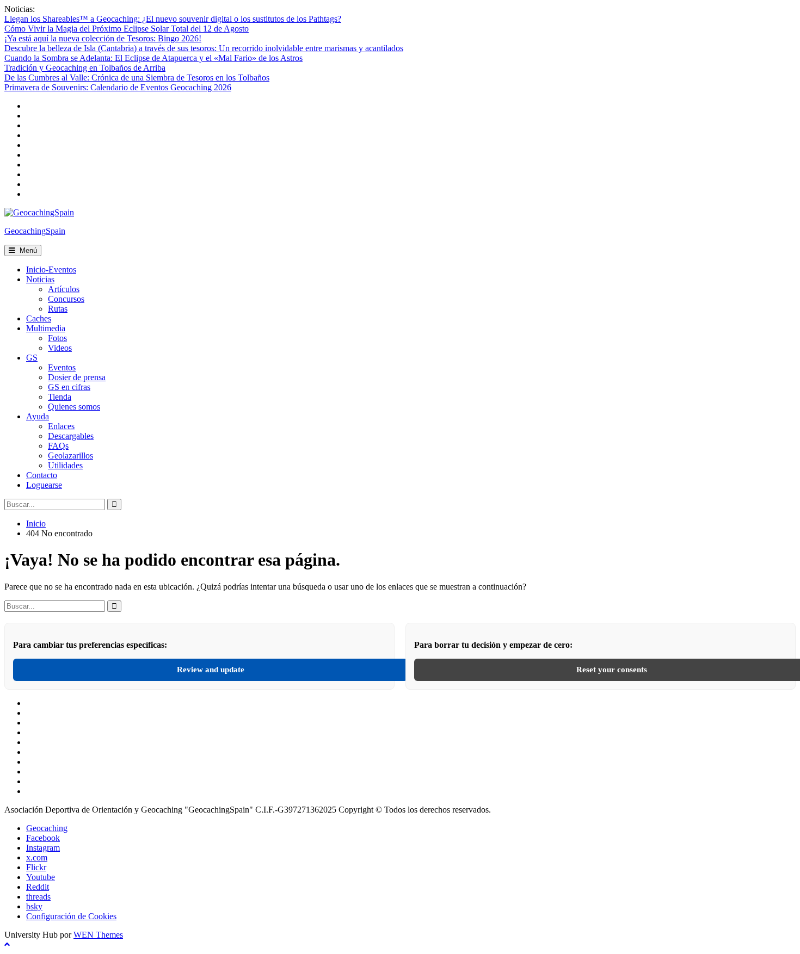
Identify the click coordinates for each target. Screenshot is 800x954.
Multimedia (45, 328)
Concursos (66, 298)
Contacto (41, 475)
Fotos (57, 338)
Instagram (43, 847)
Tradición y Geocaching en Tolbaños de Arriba (84, 67)
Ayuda (37, 416)
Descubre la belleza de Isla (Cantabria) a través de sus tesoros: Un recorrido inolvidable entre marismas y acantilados (203, 48)
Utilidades (65, 465)
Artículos (63, 289)
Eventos (62, 367)
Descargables (71, 436)
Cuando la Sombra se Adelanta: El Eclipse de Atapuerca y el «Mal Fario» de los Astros (153, 58)
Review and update (210, 669)
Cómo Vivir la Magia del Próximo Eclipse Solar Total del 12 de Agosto (126, 28)
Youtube (40, 877)
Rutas (57, 308)
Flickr (36, 867)
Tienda (59, 396)
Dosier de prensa (77, 377)
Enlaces (61, 426)
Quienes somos (74, 406)
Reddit (37, 886)
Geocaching (46, 828)
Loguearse (44, 485)
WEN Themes (98, 934)
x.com (36, 857)
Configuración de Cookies (71, 916)
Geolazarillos (70, 455)
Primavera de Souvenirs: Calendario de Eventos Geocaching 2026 (117, 87)
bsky (34, 906)
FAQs (58, 445)
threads (38, 896)
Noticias (40, 279)
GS (32, 357)
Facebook (43, 838)
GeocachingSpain (34, 231)
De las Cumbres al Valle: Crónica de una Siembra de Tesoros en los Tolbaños (136, 77)
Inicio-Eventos (51, 269)
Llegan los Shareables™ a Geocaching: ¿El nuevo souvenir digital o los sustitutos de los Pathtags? (172, 18)
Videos (60, 347)
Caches (38, 318)
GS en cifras (69, 387)
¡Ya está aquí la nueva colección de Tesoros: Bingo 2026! (102, 38)
